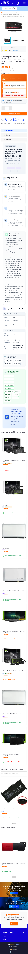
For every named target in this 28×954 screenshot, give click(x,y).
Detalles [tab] (7, 135)
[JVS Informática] (5, 3)
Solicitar (14, 924)
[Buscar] (13, 8)
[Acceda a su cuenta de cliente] (12, 3)
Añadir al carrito (14, 113)
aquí (7, 124)
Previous (13, 823)
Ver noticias (14, 893)
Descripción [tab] (8, 130)
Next (15, 823)
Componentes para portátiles (8, 773)
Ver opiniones (14, 906)
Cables (17, 773)
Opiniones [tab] (7, 139)
